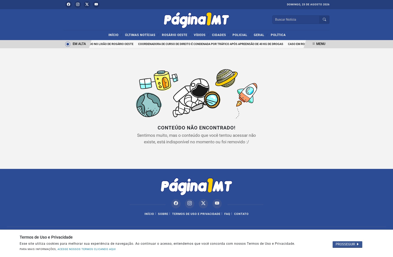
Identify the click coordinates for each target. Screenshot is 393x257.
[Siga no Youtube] (96, 4)
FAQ (227, 214)
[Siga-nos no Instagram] (189, 203)
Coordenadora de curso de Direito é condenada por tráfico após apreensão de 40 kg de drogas (209, 44)
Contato (241, 214)
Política (278, 35)
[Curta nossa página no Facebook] (176, 203)
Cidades (220, 35)
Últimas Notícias (142, 35)
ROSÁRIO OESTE (176, 35)
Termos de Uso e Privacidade (196, 214)
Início (115, 35)
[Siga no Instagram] (78, 4)
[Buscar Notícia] (324, 19)
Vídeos (201, 35)
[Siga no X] (87, 4)
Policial (242, 35)
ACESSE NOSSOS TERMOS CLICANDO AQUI (87, 249)
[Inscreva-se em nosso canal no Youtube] (217, 203)
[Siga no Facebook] (68, 4)
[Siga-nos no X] (203, 203)
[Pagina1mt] (196, 19)
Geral (261, 35)
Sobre (163, 214)
